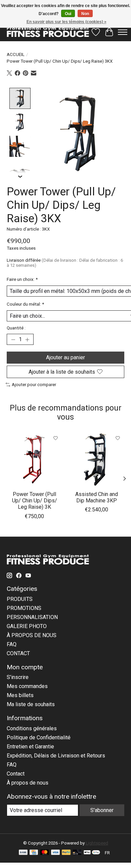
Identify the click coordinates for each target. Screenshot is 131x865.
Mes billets (20, 695)
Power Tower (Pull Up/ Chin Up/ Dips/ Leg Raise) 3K (34, 500)
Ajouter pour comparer (34, 384)
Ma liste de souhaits (31, 704)
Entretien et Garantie (30, 746)
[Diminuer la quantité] (13, 339)
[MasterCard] (44, 853)
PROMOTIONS (24, 608)
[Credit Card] (34, 853)
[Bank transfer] (23, 853)
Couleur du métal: (25, 304)
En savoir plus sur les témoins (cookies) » (66, 21)
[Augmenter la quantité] (27, 339)
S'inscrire (18, 677)
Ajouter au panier (65, 357)
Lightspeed (97, 843)
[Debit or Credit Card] (77, 853)
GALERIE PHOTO (27, 626)
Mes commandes (27, 686)
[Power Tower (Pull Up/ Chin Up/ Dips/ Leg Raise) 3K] (34, 459)
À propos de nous (27, 783)
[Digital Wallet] (92, 853)
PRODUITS (20, 599)
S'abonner (102, 810)
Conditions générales (32, 728)
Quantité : (16, 327)
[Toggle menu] (122, 32)
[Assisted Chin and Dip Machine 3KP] (96, 459)
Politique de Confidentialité (39, 737)
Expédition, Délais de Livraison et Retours (56, 755)
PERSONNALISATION (32, 617)
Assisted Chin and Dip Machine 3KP (96, 497)
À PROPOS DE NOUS (31, 635)
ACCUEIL (16, 54)
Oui (68, 13)
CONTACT (18, 653)
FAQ (11, 644)
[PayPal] (66, 853)
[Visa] (55, 853)
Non (85, 13)
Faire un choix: (22, 279)
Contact (16, 773)
